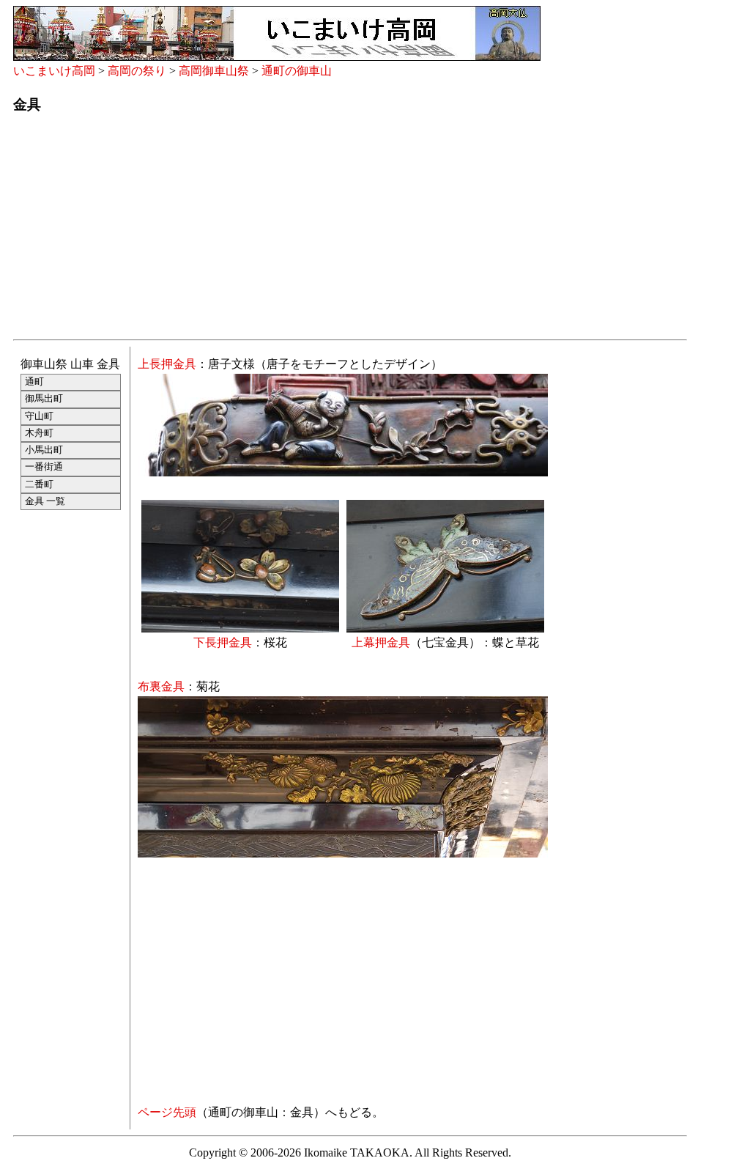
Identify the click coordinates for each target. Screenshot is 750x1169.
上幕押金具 (381, 642)
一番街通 (44, 467)
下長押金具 (222, 642)
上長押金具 (167, 364)
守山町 (39, 416)
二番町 (39, 484)
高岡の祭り (137, 70)
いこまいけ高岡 (54, 70)
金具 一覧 (45, 501)
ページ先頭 (167, 1112)
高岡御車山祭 (214, 70)
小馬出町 (44, 450)
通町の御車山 (296, 70)
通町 (34, 382)
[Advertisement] (350, 230)
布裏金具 (161, 686)
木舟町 (39, 433)
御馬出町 (44, 399)
